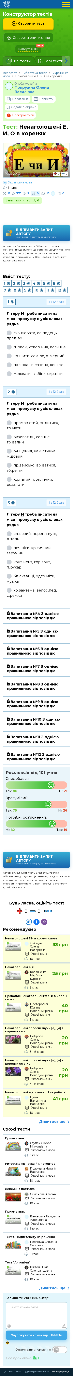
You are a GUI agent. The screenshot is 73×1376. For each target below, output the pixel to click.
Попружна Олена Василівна (31, 89)
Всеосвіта (10, 73)
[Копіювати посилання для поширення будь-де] (29, 922)
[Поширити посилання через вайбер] (44, 922)
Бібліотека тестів (35, 73)
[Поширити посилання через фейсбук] (36, 922)
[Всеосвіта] (6, 4)
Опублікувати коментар (36, 1335)
